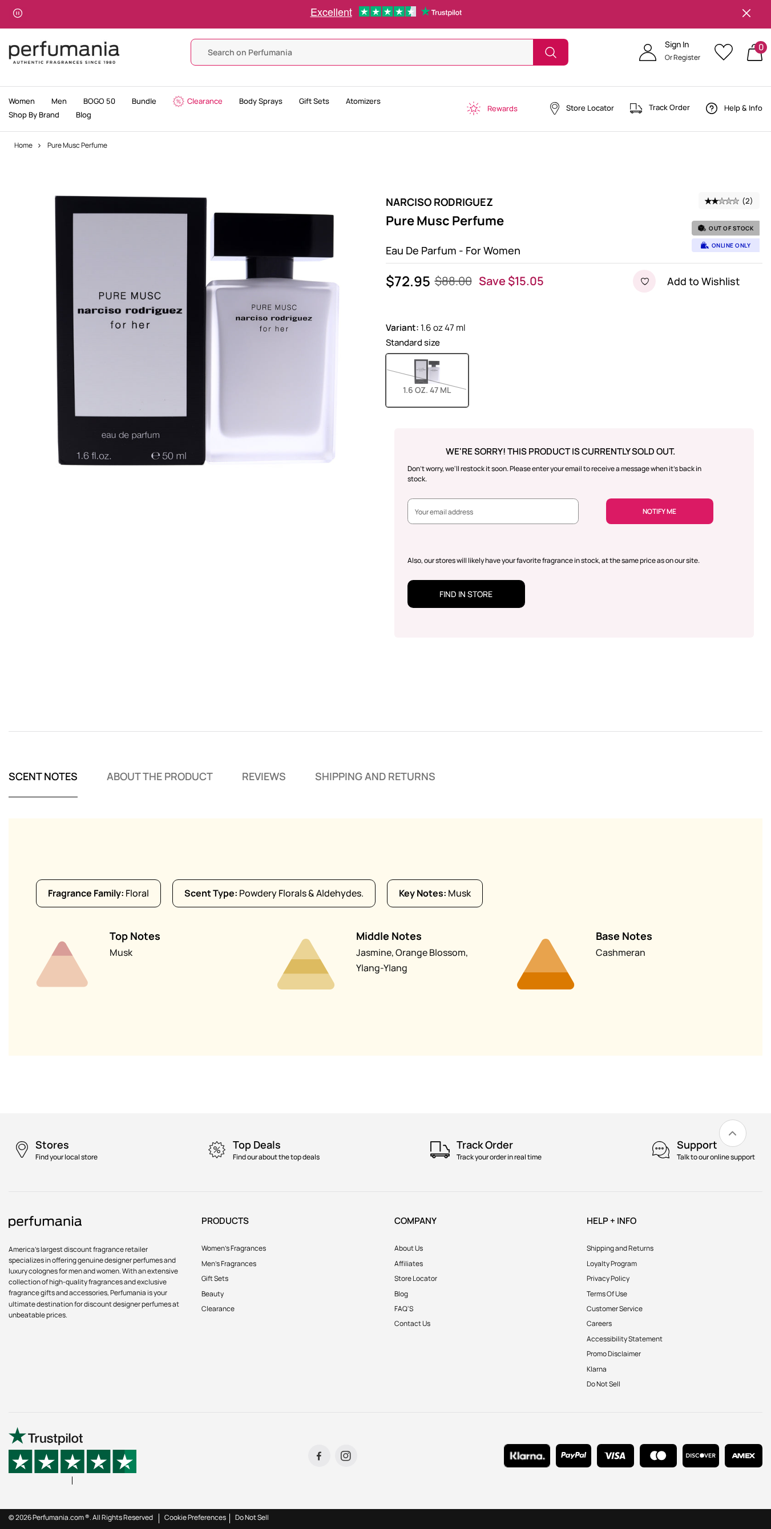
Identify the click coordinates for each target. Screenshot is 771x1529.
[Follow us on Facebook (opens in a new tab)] (319, 1456)
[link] (732, 1133)
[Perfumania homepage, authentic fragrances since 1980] (64, 51)
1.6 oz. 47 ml (436, 389)
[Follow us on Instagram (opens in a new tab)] (346, 1456)
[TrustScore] (72, 1456)
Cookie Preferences (195, 1517)
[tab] (43, 783)
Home (23, 145)
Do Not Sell (252, 1517)
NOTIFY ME (659, 511)
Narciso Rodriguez (439, 202)
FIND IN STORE (466, 594)
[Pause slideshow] (18, 14)
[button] (669, 52)
